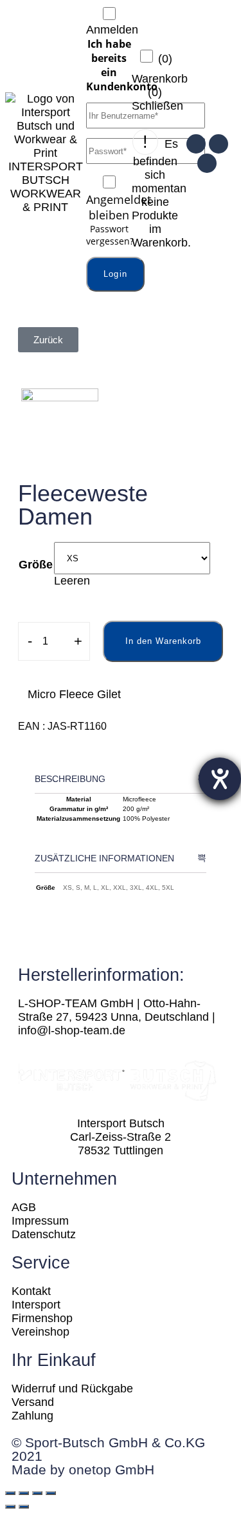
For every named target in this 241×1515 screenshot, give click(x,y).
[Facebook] (218, 144)
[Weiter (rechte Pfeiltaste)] (24, 1507)
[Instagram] (196, 144)
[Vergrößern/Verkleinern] (51, 1493)
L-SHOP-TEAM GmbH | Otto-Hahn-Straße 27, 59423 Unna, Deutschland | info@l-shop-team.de (116, 1017)
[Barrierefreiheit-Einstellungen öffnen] (220, 779)
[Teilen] (24, 1493)
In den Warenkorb (163, 641)
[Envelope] (207, 163)
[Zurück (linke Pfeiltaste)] (10, 1507)
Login (115, 274)
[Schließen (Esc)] (10, 1493)
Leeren (72, 580)
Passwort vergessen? (110, 235)
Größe (36, 564)
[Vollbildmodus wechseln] (37, 1493)
